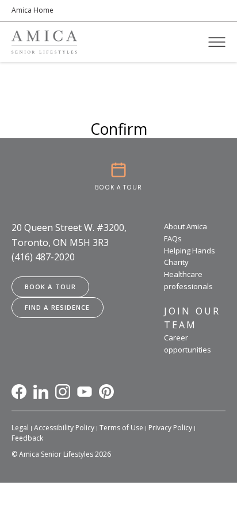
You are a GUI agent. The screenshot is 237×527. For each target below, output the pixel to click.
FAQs (173, 238)
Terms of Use (121, 428)
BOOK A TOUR (118, 187)
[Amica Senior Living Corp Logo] (44, 42)
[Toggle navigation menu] (216, 42)
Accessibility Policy (64, 428)
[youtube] (84, 391)
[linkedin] (40, 391)
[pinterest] (106, 391)
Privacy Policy (170, 428)
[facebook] (19, 391)
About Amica (185, 226)
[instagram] (62, 391)
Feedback (27, 438)
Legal (20, 428)
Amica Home (32, 10)
